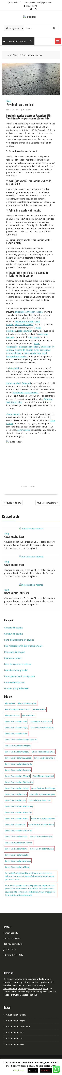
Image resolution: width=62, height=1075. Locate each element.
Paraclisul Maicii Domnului (18, 383)
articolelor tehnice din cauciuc (28, 311)
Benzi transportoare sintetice (17, 664)
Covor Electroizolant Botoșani (18, 745)
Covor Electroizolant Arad (41, 721)
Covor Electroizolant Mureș (16, 818)
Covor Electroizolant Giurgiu (43, 788)
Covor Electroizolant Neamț (43, 818)
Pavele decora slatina (46, 502)
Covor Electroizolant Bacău (42, 727)
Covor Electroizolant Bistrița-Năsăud (20, 739)
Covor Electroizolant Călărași (17, 776)
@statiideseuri (28, 715)
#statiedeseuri (39, 709)
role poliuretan (25, 330)
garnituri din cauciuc (23, 324)
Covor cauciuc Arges (14, 565)
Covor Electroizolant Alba (16, 721)
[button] (58, 41)
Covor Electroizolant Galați (16, 788)
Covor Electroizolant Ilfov (39, 800)
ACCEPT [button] (32, 1070)
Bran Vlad (27, 109)
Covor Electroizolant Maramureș (19, 806)
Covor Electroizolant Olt (15, 824)
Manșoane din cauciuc (14, 652)
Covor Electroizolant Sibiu (16, 836)
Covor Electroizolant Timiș (16, 848)
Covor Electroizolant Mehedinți (18, 812)
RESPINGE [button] (45, 1070)
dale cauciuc (34, 337)
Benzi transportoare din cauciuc (19, 639)
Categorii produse (16, 41)
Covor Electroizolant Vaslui (16, 855)
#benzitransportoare (27, 703)
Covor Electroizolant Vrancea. (18, 861)
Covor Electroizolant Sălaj (41, 836)
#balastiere (10, 703)
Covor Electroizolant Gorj (16, 794)
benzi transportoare (24, 321)
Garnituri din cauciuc (13, 633)
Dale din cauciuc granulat (16, 670)
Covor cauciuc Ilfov (15, 1032)
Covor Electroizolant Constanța (18, 764)
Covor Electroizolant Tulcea (42, 848)
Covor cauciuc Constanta (16, 593)
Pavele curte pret (13, 502)
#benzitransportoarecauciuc (17, 709)
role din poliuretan (32, 353)
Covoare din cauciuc (13, 627)
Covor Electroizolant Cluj (44, 758)
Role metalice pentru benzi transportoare (23, 645)
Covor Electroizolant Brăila (43, 751)
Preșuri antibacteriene (14, 682)
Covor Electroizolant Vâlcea (17, 867)
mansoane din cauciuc (29, 346)
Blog (8, 101)
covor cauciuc (23, 429)
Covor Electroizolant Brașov (17, 751)
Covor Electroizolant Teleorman (18, 842)
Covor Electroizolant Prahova (41, 824)
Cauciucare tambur (13, 658)
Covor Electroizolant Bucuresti (18, 758)
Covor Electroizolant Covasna (18, 770)
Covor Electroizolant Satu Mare (18, 830)
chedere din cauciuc (23, 350)
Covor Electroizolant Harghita (42, 794)
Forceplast (14, 368)
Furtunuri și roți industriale (16, 688)
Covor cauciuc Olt (14, 1038)
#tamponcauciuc (12, 715)
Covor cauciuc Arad (15, 1044)
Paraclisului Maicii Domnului (25, 392)
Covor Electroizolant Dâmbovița (19, 782)
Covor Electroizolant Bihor (16, 733)
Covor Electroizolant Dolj (43, 776)
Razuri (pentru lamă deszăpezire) (19, 676)
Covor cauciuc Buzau (14, 536)
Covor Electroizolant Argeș (16, 727)
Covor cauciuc (12, 414)
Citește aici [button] (18, 1070)
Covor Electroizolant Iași (15, 800)
